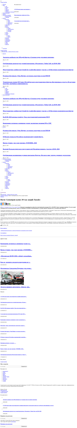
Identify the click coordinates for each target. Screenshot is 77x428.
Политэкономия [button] (6, 94)
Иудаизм (9, 30)
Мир (4, 5)
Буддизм (9, 31)
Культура (7, 19)
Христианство (11, 29)
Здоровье (7, 17)
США (4, 372)
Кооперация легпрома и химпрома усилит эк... (15, 243)
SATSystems (13, 421)
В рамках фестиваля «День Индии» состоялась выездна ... (13, 331)
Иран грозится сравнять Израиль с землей (9, 235)
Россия (4, 4)
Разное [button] (4, 162)
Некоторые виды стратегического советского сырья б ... (12, 325)
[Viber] (8, 204)
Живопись (10, 23)
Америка (7, 9)
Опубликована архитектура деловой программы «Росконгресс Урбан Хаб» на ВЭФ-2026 (31, 63)
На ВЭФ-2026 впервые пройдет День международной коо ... (13, 308)
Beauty (9, 36)
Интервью (7, 41)
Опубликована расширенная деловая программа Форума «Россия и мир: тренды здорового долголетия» (37, 155)
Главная (2, 195)
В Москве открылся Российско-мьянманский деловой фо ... (13, 337)
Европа (6, 7)
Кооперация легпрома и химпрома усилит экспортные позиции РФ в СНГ (27, 123)
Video (6, 42)
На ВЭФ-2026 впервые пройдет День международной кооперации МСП (26, 117)
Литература (10, 22)
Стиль (6, 34)
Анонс (6, 43)
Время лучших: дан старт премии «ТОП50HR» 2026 (20, 143)
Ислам (9, 28)
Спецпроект (7, 40)
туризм (4, 381)
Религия (7, 27)
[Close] (0, 1)
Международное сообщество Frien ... (22, 15)
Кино (9, 20)
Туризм (6, 33)
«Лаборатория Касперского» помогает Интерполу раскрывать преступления (16, 230)
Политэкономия (6, 12)
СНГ (6, 6)
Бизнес (4, 14)
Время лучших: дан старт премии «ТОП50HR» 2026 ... (12, 348)
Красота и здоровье (7, 15)
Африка (6, 10)
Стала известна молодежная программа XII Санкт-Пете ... (13, 313)
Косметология (8, 16)
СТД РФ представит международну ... (22, 9)
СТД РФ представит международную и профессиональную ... (13, 296)
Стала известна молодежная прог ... (22, 20)
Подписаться (3, 192)
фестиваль (5, 378)
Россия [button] (4, 53)
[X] (6, 204)
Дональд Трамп (6, 376)
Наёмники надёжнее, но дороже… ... (8, 343)
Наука (6, 25)
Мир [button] (4, 87)
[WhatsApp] (9, 204)
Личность (7, 38)
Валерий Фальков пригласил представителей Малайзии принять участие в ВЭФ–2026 (31, 149)
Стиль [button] (6, 178)
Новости (7, 44)
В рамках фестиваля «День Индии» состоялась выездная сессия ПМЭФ (26, 76)
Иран (4, 374)
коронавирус (5, 371)
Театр (9, 21)
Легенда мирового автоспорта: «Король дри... (15, 287)
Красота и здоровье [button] (7, 158)
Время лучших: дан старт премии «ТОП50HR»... (16, 250)
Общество (7, 24)
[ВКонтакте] (1, 204)
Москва (4, 375)
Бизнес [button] (4, 126)
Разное (4, 18)
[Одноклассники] (3, 204)
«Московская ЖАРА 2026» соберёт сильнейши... (16, 256)
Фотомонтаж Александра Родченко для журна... (16, 268)
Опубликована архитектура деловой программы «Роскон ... (13, 302)
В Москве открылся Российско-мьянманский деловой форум (23, 137)
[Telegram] (4, 204)
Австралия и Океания (9, 11)
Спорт (6, 32)
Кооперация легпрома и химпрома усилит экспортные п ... (13, 319)
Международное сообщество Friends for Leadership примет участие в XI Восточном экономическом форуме (38, 69)
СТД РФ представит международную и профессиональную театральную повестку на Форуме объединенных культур (28, 405)
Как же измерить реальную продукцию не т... (15, 262)
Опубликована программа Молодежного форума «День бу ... (13, 354)
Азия (6, 8)
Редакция (5, 48)
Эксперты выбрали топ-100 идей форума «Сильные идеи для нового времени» (28, 57)
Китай (4, 373)
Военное (7, 37)
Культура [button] (7, 163)
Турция (4, 379)
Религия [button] (7, 170)
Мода (9, 35)
